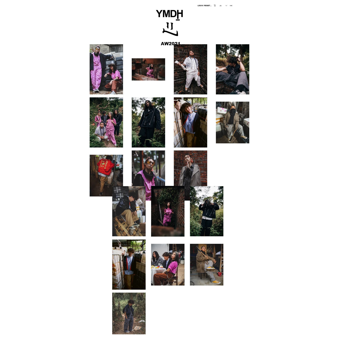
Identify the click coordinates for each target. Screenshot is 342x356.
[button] (215, 5)
